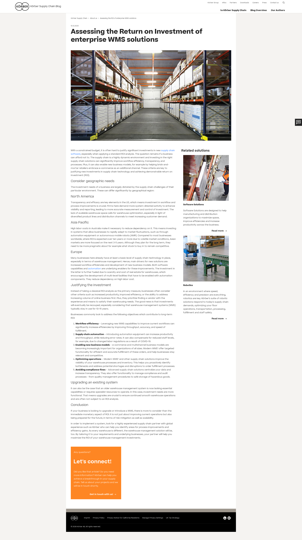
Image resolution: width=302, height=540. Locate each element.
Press (264, 3)
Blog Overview (258, 10)
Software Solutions (193, 205)
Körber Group (213, 3)
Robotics (188, 286)
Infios (224, 3)
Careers (255, 3)
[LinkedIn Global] (224, 518)
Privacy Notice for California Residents (123, 518)
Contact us (274, 3)
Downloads (244, 3)
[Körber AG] (22, 6)
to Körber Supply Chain (233, 10)
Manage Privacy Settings (152, 518)
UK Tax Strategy (172, 518)
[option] (96, 473)
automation (94, 269)
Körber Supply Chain (79, 18)
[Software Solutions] (206, 178)
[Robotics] (206, 258)
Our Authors (278, 10)
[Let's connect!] (96, 473)
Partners (233, 3)
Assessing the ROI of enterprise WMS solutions (118, 18)
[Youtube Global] (229, 518)
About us (94, 18)
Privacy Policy (98, 518)
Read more (218, 231)
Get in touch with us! (102, 494)
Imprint (87, 518)
